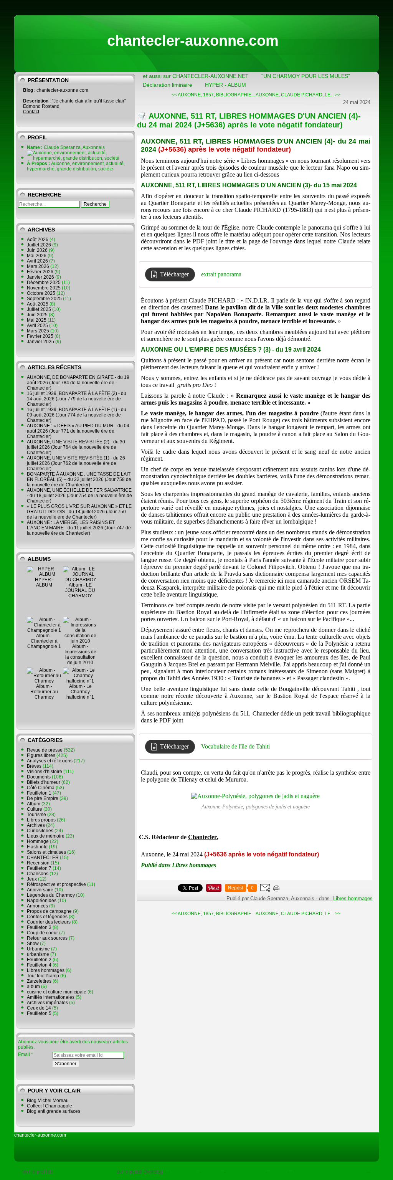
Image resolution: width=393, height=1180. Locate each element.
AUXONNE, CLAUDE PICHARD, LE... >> (298, 95)
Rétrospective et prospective (56, 884)
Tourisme (36, 814)
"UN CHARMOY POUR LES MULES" (305, 76)
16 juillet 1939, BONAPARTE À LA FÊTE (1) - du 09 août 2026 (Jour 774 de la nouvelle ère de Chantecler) (76, 415)
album (33, 986)
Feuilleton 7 (39, 868)
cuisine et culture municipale (56, 992)
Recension (38, 863)
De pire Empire (42, 798)
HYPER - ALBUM (44, 582)
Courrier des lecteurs (49, 922)
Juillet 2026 (39, 245)
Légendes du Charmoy (51, 895)
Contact (31, 111)
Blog (28, 90)
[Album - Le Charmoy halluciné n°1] (80, 681)
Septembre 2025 (45, 298)
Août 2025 (38, 304)
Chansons (37, 873)
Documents (39, 777)
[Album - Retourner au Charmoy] (44, 681)
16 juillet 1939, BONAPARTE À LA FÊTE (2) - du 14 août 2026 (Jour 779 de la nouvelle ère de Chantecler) (76, 399)
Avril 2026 (38, 261)
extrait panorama (221, 274)
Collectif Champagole (49, 1106)
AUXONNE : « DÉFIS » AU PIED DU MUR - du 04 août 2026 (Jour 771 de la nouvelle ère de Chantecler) (78, 431)
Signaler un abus (245, 1172)
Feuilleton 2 (39, 959)
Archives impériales (47, 1002)
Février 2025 (40, 336)
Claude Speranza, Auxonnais (85, 1172)
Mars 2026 (38, 266)
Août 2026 (38, 239)
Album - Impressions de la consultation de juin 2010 (80, 654)
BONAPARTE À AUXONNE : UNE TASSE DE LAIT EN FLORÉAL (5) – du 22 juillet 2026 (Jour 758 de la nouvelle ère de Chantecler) (79, 479)
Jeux (32, 879)
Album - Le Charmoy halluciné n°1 (80, 692)
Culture (34, 809)
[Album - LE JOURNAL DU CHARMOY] (80, 579)
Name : (35, 147)
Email (24, 1054)
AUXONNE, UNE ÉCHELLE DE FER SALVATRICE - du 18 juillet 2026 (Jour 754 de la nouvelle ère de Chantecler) (79, 496)
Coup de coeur (42, 932)
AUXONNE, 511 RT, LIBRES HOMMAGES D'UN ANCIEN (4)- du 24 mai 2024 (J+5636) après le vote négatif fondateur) (249, 120)
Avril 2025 (38, 325)
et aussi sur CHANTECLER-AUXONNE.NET (196, 76)
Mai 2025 (37, 320)
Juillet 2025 (39, 309)
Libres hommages (45, 970)
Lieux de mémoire (45, 836)
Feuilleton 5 (39, 1013)
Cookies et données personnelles (329, 1172)
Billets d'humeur (43, 782)
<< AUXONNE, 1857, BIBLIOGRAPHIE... (213, 95)
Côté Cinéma (40, 787)
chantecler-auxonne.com (193, 41)
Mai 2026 (37, 255)
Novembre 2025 (44, 288)
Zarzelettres (39, 981)
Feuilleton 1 (39, 793)
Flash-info (37, 846)
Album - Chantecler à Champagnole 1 (44, 641)
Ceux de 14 (39, 1008)
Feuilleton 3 (39, 927)
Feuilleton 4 (39, 965)
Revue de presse (45, 750)
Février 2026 (40, 271)
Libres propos (41, 820)
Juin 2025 (38, 314)
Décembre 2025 (44, 282)
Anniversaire (40, 889)
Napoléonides (41, 900)
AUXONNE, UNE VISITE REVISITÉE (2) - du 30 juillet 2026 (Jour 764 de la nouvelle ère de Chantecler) (76, 447)
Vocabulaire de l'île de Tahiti (235, 746)
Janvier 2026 (41, 277)
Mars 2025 (38, 331)
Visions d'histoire (44, 771)
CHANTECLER (43, 857)
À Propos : (39, 163)
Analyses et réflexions (50, 761)
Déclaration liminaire (167, 85)
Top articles (183, 1172)
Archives (36, 825)
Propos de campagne (49, 911)
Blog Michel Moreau (48, 1100)
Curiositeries (40, 830)
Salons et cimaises (46, 852)
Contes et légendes (47, 916)
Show (33, 943)
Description (36, 101)
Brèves (34, 766)
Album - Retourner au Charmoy (44, 692)
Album (33, 803)
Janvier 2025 (41, 341)
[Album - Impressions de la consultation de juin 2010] (80, 641)
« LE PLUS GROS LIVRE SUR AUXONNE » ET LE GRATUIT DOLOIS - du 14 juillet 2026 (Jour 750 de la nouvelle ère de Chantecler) (79, 512)
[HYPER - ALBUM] (44, 574)
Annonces (37, 906)
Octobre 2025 (41, 293)
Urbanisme (38, 949)
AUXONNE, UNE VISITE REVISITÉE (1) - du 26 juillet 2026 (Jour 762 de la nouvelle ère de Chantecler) (76, 463)
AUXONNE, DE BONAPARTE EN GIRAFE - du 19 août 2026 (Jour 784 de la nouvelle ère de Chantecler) (78, 383)
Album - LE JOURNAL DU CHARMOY (80, 590)
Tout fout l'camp (43, 975)
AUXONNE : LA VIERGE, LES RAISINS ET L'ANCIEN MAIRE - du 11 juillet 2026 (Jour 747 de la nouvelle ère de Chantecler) (79, 528)
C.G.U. (279, 1172)
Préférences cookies (195, 1177)
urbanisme (38, 954)
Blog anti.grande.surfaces (53, 1111)
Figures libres (41, 755)
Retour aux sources (47, 938)
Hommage (38, 841)
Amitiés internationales (50, 997)
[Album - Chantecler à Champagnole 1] (44, 630)
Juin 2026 (38, 250)
